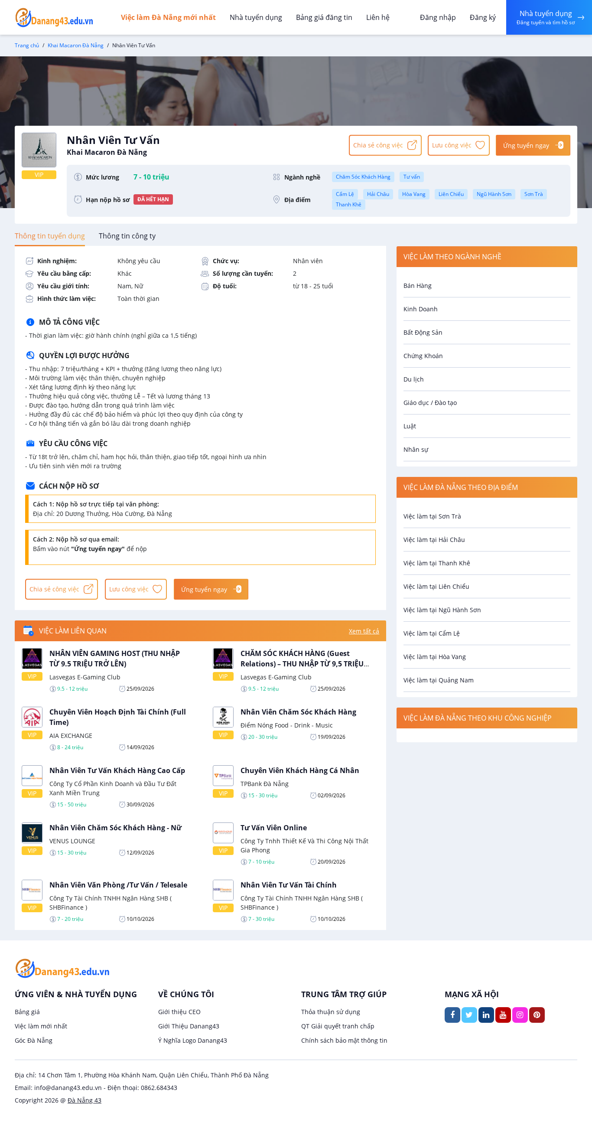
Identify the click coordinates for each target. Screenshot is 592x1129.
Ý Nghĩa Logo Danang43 (192, 1040)
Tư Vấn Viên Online (274, 827)
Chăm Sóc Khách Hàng (363, 176)
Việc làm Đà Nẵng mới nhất (168, 17)
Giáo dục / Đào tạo (430, 402)
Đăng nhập (438, 17)
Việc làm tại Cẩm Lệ (431, 633)
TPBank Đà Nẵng (265, 784)
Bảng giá (27, 1012)
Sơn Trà (533, 194)
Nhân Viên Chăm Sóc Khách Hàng (298, 712)
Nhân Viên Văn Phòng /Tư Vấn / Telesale (118, 885)
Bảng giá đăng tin (324, 17)
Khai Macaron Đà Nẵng (76, 45)
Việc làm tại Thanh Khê (436, 563)
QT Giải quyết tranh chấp (337, 1026)
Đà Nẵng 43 (84, 1100)
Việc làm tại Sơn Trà (432, 516)
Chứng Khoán (423, 356)
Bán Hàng (417, 285)
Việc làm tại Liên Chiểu (436, 586)
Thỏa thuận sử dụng (330, 1012)
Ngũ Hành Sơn (494, 194)
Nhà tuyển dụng (256, 17)
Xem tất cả (364, 631)
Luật (409, 426)
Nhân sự (415, 449)
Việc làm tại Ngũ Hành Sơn (442, 610)
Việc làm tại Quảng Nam (438, 680)
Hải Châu (378, 194)
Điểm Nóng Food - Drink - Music (287, 725)
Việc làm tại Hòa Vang (434, 657)
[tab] (50, 235)
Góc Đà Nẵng (33, 1040)
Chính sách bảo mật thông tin (344, 1040)
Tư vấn (411, 176)
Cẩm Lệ (345, 194)
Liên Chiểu (451, 194)
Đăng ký (483, 17)
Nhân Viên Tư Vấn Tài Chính (289, 885)
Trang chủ (27, 45)
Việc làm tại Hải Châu (434, 539)
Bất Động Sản (422, 332)
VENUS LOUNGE (72, 841)
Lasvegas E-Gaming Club (84, 677)
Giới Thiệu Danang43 (188, 1026)
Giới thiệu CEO (179, 1012)
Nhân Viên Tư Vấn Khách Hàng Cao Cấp (117, 770)
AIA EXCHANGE (70, 735)
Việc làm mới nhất (41, 1026)
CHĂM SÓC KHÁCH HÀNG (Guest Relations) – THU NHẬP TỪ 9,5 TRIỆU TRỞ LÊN (302, 664)
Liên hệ (378, 17)
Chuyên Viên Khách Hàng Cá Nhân (300, 770)
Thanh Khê (348, 204)
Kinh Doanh (420, 309)
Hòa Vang (414, 194)
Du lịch (413, 379)
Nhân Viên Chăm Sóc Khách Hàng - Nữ (115, 827)
